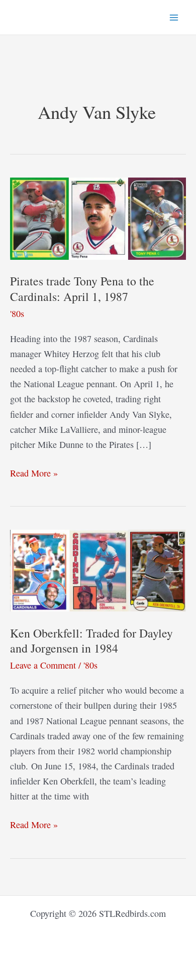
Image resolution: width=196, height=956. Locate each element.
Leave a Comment (43, 665)
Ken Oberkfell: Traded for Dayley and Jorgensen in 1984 (91, 641)
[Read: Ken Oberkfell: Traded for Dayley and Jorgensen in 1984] (98, 569)
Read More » (34, 473)
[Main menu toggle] (174, 17)
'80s (17, 313)
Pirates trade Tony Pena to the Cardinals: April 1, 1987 (82, 288)
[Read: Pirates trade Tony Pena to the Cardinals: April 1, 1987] (98, 217)
